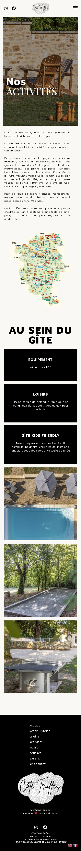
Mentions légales (40, 810)
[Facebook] (14, 8)
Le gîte (34, 736)
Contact (35, 753)
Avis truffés (38, 764)
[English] (70, 845)
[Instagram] (6, 8)
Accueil (34, 725)
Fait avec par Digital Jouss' (40, 813)
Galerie (34, 758)
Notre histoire (39, 731)
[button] (75, 7)
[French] (75, 845)
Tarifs (33, 747)
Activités (35, 742)
